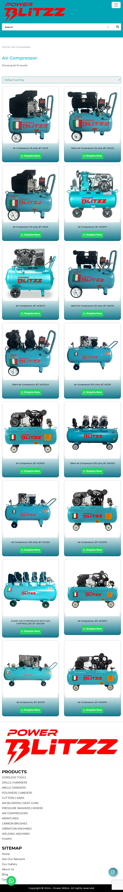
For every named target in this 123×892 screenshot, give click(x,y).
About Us (8, 869)
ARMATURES (10, 818)
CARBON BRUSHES (14, 823)
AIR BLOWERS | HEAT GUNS (20, 803)
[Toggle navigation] (116, 5)
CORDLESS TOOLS (14, 777)
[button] (11, 881)
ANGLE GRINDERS (14, 787)
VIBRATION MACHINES (17, 828)
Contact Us (9, 879)
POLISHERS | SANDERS (17, 792)
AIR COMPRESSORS (15, 813)
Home (6, 47)
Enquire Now (32, 155)
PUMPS (7, 838)
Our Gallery (9, 864)
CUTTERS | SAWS (13, 797)
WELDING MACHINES (16, 833)
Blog (5, 874)
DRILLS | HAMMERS (14, 782)
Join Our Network (13, 859)
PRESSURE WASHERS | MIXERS (22, 808)
